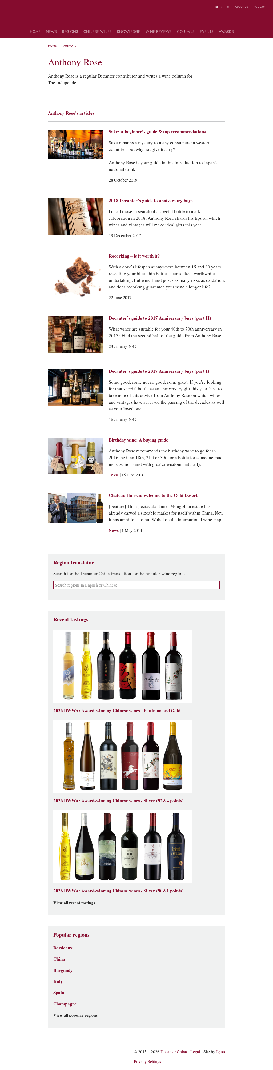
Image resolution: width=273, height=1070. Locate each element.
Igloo (220, 1052)
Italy (58, 981)
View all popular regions (75, 1015)
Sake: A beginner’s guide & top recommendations (157, 132)
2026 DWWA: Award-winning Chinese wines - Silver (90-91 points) (118, 891)
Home (35, 32)
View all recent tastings (74, 903)
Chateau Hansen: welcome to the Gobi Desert (153, 495)
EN (217, 7)
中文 (227, 7)
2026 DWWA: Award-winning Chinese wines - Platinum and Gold (116, 711)
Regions (70, 32)
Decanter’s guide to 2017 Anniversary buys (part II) (160, 318)
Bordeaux (63, 948)
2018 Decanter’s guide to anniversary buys (151, 200)
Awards (226, 32)
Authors (69, 45)
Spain (58, 993)
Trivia (114, 475)
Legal (195, 1052)
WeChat (18, 7)
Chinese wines (97, 32)
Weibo (7, 7)
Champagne (65, 1004)
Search (241, 34)
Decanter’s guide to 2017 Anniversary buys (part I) (159, 371)
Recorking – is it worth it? (134, 256)
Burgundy (63, 970)
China (59, 959)
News (51, 32)
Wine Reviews (159, 32)
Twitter (28, 7)
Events (207, 32)
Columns (186, 32)
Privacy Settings (147, 1061)
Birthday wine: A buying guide (138, 440)
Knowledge (128, 32)
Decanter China (137, 18)
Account (261, 7)
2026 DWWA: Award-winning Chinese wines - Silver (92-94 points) (118, 801)
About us (241, 7)
